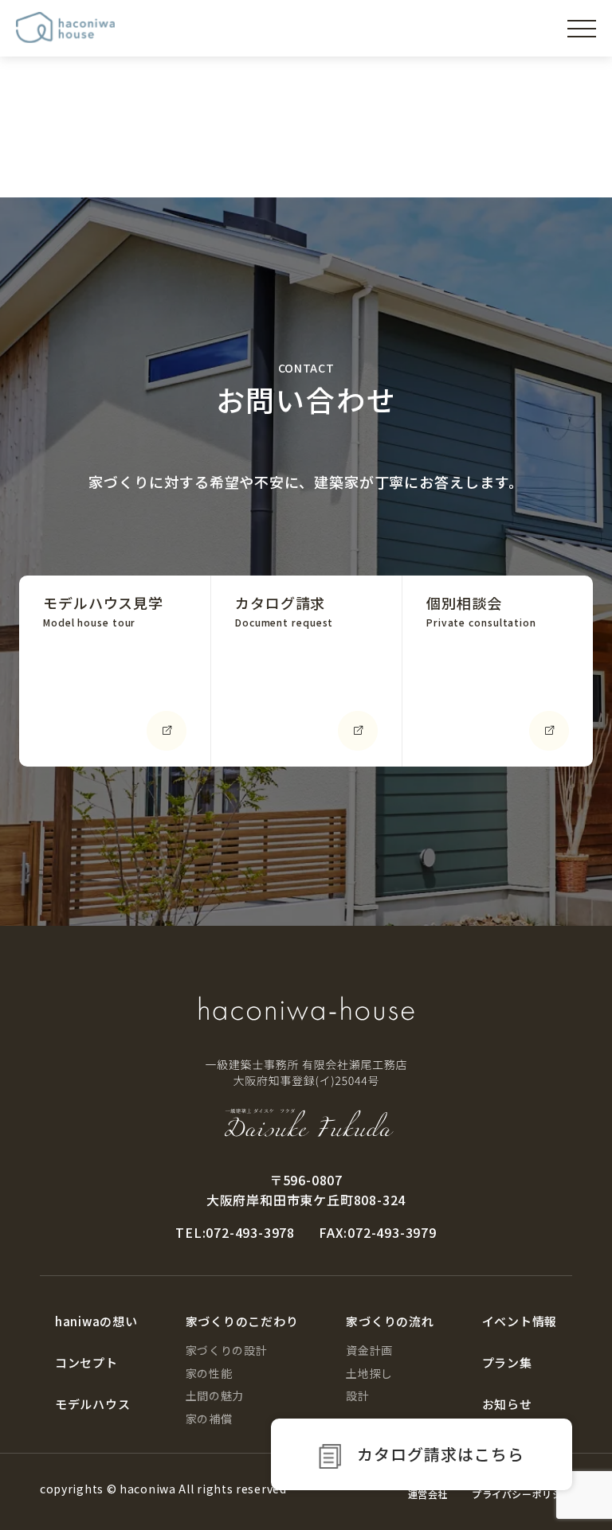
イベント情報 (520, 1321)
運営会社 (428, 1494)
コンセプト (86, 1362)
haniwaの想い (96, 1321)
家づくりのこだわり (242, 1321)
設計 (357, 1395)
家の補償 (209, 1419)
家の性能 (209, 1373)
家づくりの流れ (390, 1321)
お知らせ (507, 1403)
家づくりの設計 (227, 1350)
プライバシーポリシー (522, 1494)
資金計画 (369, 1350)
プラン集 (507, 1362)
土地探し (369, 1373)
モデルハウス (93, 1403)
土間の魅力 (215, 1395)
